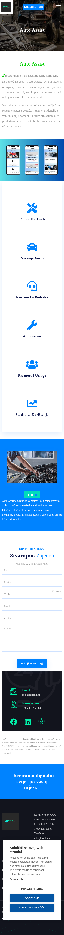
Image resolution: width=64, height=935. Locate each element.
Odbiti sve (32, 898)
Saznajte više (16, 879)
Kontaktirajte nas (33, 7)
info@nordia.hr (31, 694)
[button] (28, 495)
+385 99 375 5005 (32, 708)
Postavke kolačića (32, 889)
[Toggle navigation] (58, 6)
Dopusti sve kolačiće (32, 908)
